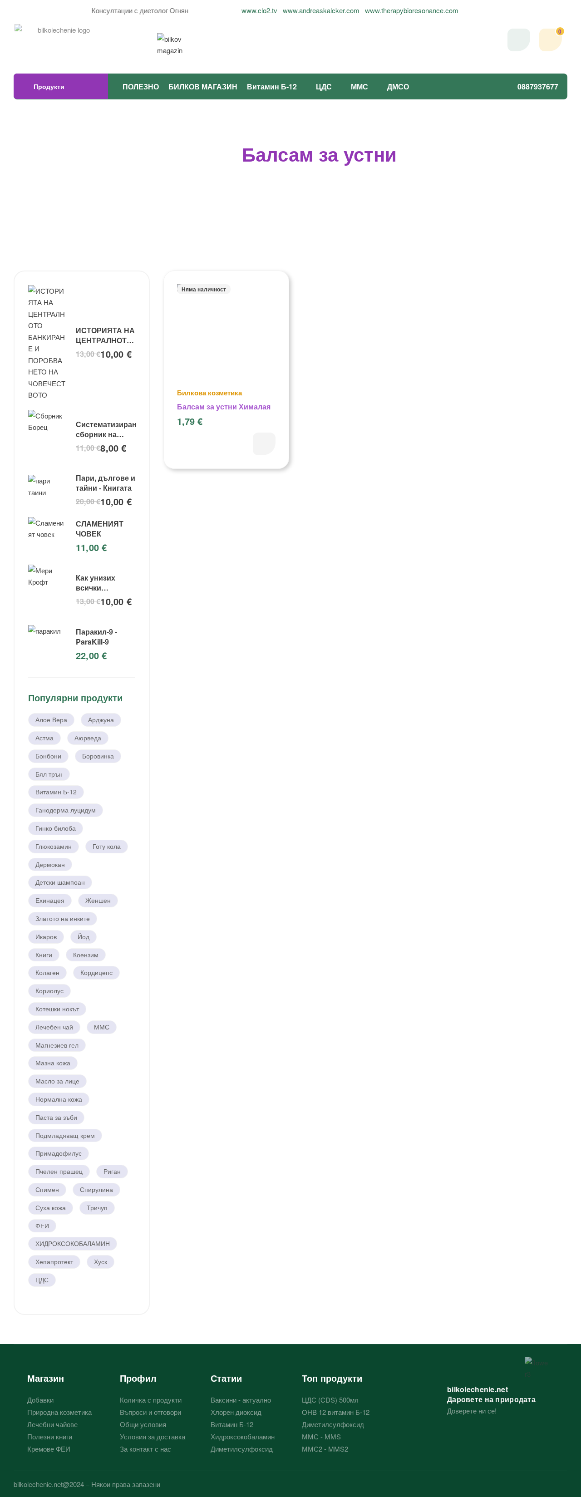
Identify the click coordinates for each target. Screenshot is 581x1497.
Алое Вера (51, 719)
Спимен (47, 1189)
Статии (226, 1377)
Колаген (47, 972)
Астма (44, 737)
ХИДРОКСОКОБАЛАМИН (72, 1243)
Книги (43, 954)
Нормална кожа (58, 1098)
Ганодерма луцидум (65, 809)
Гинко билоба (55, 827)
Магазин (45, 1377)
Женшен (98, 900)
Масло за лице (57, 1080)
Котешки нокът (57, 1008)
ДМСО (398, 86)
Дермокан (50, 864)
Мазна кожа (52, 1062)
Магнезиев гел (57, 1044)
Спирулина (96, 1189)
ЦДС (324, 86)
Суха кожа (50, 1207)
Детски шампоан (60, 881)
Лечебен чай (54, 1026)
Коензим (85, 954)
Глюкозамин (53, 846)
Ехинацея (49, 900)
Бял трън (49, 773)
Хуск (100, 1261)
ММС (359, 86)
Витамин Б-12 (272, 86)
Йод (83, 936)
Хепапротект (54, 1261)
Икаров (46, 936)
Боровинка (98, 755)
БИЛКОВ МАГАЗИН (202, 86)
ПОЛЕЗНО (141, 86)
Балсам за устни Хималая (224, 406)
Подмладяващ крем (65, 1135)
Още (264, 444)
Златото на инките (62, 918)
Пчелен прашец (59, 1171)
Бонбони (48, 755)
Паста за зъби (56, 1117)
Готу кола (107, 846)
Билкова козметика (209, 393)
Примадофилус (58, 1152)
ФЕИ (42, 1225)
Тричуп (97, 1207)
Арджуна (101, 719)
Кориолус (49, 990)
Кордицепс (96, 972)
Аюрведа (87, 737)
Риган (112, 1171)
